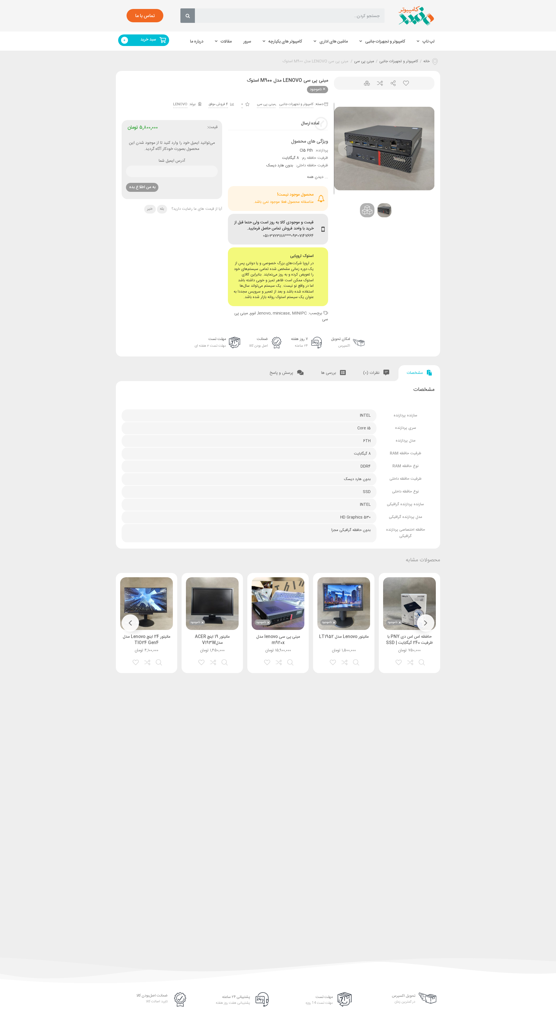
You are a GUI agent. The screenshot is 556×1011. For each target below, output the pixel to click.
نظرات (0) (372, 373)
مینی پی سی (364, 62)
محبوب (404, 83)
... (317, 177)
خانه (426, 62)
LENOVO (180, 104)
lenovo (264, 313)
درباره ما (196, 41)
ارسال (391, 83)
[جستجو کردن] (187, 15)
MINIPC (299, 313)
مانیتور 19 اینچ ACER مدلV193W (212, 639)
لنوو (253, 313)
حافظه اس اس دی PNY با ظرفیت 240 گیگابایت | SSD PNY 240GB (409, 642)
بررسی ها (329, 373)
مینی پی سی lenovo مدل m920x (278, 639)
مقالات (226, 41)
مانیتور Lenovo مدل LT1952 (344, 636)
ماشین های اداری (333, 41)
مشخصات (415, 373)
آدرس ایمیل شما (172, 161)
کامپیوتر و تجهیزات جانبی (385, 41)
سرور (247, 41)
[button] (145, 15)
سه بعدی (365, 83)
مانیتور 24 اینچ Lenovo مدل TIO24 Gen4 (146, 639)
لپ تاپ (428, 41)
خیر (150, 209)
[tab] (419, 373)
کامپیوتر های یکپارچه (285, 41)
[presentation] (345, 148)
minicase (281, 313)
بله (162, 209)
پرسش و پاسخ (282, 373)
